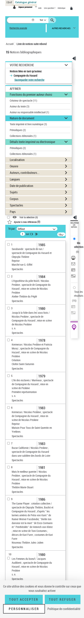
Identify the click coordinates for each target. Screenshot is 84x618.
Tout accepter (23, 599)
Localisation (17, 160)
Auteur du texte (19, 106)
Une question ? (50, 8)
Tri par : (12, 228)
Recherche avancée (18, 28)
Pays (13, 212)
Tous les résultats (78, 293)
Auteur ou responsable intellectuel (29, 112)
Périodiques (18, 130)
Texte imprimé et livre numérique (28, 124)
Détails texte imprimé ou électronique (32, 142)
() (27, 221)
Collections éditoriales (23, 136)
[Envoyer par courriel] (73, 264)
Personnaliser (24, 609)
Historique (62, 8)
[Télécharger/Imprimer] (73, 258)
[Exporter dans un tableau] (73, 270)
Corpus (14, 199)
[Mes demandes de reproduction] (72, 8)
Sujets (14, 192)
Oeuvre (14, 166)
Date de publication (21, 186)
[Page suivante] (32, 234)
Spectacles (16, 205)
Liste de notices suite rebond (32, 44)
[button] (33, 20)
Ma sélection (78, 245)
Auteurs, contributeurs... (24, 173)
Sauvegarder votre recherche (29, 80)
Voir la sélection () (29, 217)
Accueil (9, 44)
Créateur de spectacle (23, 100)
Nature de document (22, 118)
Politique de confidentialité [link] (63, 609)
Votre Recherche (22, 65)
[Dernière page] (36, 234)
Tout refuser (62, 599)
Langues (15, 179)
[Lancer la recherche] (52, 20)
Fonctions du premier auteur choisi (31, 94)
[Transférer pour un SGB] (73, 276)
